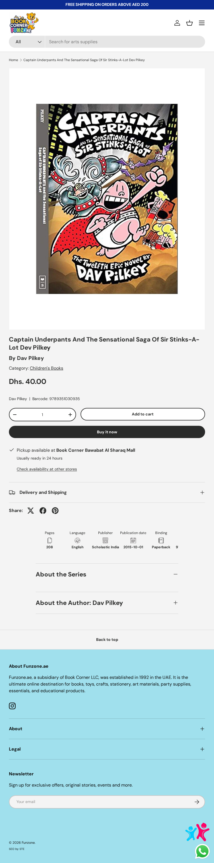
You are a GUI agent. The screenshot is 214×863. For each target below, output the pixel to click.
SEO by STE (17, 849)
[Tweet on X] (31, 510)
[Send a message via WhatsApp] (202, 851)
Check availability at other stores (47, 469)
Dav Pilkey (30, 358)
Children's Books (46, 368)
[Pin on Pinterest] (55, 510)
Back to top (107, 639)
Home (13, 60)
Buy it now (107, 431)
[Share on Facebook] (43, 510)
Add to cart (143, 414)
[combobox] (107, 42)
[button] (189, 23)
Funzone (28, 842)
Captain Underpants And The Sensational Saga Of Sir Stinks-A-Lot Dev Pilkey (84, 60)
